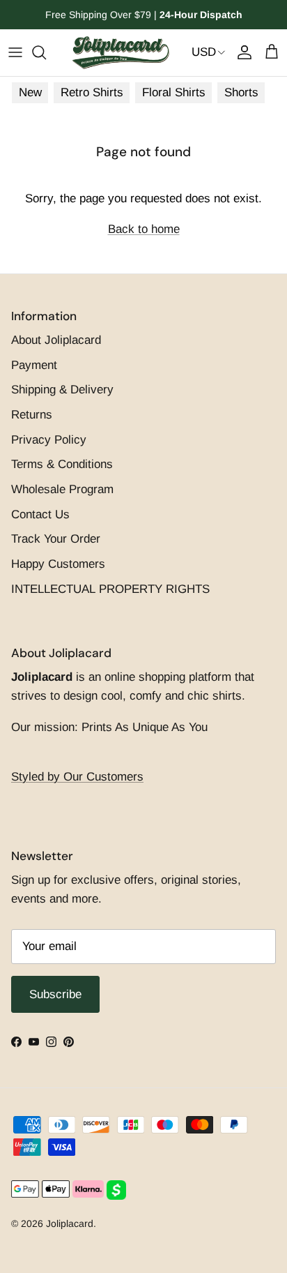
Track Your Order (55, 538)
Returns (31, 414)
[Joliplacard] (120, 52)
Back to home (144, 229)
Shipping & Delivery (62, 389)
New (30, 92)
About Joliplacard (56, 340)
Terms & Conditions (62, 464)
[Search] (46, 52)
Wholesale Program (62, 489)
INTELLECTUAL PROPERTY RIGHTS (110, 589)
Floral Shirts (173, 92)
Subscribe (55, 994)
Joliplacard (69, 1223)
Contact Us (40, 514)
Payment (34, 365)
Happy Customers (58, 564)
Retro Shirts (92, 92)
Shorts (241, 92)
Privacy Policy (48, 439)
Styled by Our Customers (77, 776)
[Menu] (15, 52)
